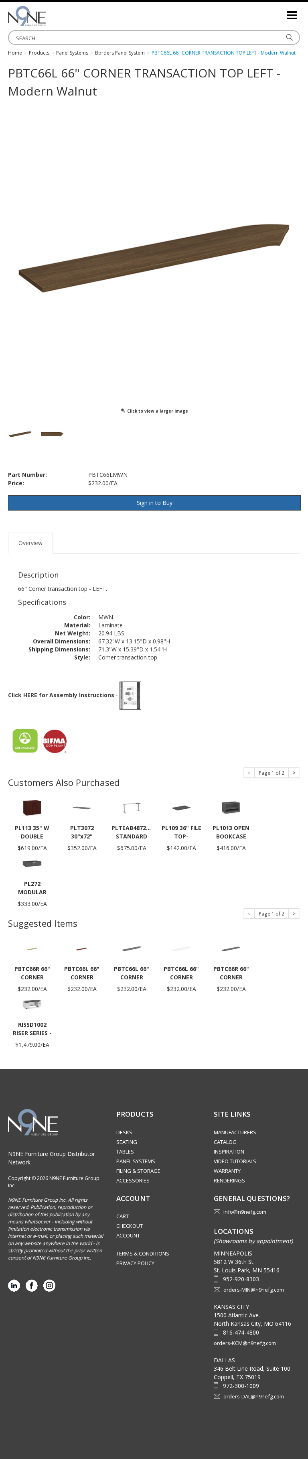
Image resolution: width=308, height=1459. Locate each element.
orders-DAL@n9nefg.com (253, 1396)
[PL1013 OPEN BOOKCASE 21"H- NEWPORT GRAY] (231, 807)
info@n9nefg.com (244, 1211)
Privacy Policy (135, 1263)
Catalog (225, 1142)
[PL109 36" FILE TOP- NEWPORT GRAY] (181, 807)
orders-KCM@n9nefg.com (245, 1343)
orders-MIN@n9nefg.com (253, 1289)
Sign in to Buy (154, 503)
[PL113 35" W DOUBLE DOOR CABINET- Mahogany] (32, 807)
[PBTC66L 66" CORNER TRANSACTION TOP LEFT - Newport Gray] (131, 948)
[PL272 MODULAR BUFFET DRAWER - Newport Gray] (32, 863)
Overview (30, 543)
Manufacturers (235, 1132)
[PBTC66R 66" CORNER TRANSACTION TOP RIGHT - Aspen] (32, 948)
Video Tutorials (235, 1161)
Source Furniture (48, 16)
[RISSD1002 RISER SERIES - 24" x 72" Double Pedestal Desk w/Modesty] (32, 1004)
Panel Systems (135, 1161)
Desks (124, 1132)
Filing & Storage (138, 1170)
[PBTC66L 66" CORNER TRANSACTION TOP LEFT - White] (181, 948)
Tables (125, 1151)
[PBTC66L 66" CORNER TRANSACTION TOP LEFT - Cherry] (81, 948)
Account (128, 1235)
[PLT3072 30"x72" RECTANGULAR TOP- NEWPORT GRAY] (81, 807)
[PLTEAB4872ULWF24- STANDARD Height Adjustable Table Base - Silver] (131, 807)
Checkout (129, 1225)
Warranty (227, 1170)
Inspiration (229, 1151)
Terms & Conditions (142, 1253)
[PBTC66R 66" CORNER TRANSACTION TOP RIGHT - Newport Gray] (231, 948)
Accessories (133, 1180)
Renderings (229, 1180)
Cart (122, 1216)
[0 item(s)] (280, 12)
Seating (126, 1142)
